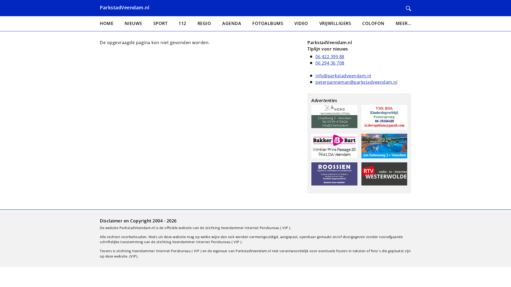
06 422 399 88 (329, 57)
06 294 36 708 (329, 63)
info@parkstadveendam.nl (343, 76)
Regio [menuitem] (204, 23)
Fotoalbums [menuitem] (267, 23)
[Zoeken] (408, 8)
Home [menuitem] (106, 23)
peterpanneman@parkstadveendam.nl (356, 82)
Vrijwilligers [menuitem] (335, 23)
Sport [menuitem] (160, 23)
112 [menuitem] (182, 23)
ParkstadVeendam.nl (124, 7)
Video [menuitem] (301, 23)
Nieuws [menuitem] (133, 23)
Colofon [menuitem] (373, 23)
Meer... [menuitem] (403, 23)
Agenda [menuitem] (231, 23)
